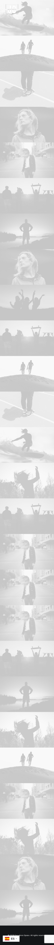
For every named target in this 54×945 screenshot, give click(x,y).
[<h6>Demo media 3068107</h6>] (27, 480)
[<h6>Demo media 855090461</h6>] (27, 231)
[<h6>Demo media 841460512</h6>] (27, 445)
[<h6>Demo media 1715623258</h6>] (27, 196)
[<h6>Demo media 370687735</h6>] (27, 302)
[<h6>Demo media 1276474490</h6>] (27, 53)
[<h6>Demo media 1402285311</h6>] (27, 124)
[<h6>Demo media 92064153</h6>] (27, 89)
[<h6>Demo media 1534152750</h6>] (27, 160)
